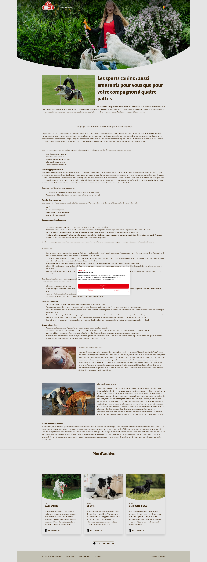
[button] (81, 270)
